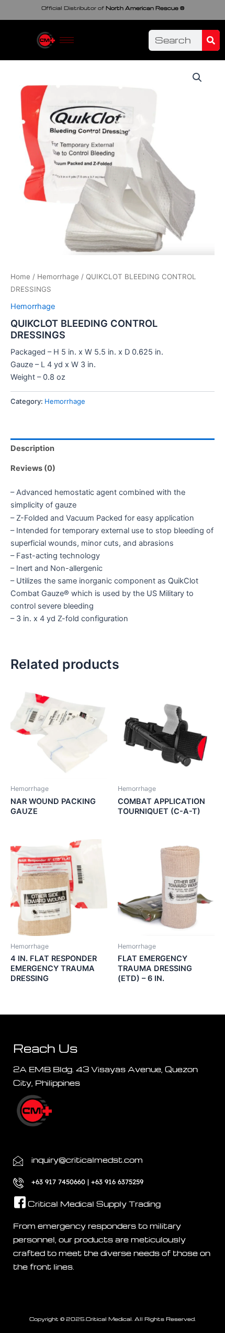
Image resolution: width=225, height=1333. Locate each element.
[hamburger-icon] (66, 40)
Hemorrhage (58, 276)
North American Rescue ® (112, 8)
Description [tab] (32, 448)
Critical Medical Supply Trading (94, 1203)
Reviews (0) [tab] (32, 468)
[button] (197, 77)
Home (20, 276)
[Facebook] (15, 1192)
